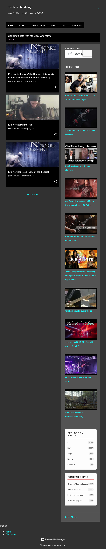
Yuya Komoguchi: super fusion (78, 311)
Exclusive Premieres (80, 495)
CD (80, 443)
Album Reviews (80, 489)
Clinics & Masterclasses (80, 484)
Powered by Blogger (54, 539)
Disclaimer (77, 25)
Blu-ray (80, 459)
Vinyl (80, 454)
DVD (80, 448)
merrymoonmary (60, 545)
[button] (55, 87)
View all (11, 39)
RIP (64, 25)
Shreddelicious (38, 25)
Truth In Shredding (19, 7)
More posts (32, 195)
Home (10, 25)
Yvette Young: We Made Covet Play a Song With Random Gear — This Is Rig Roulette (80, 276)
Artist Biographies (80, 500)
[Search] (98, 9)
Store (22, 25)
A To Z (54, 25)
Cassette (80, 465)
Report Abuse (71, 517)
